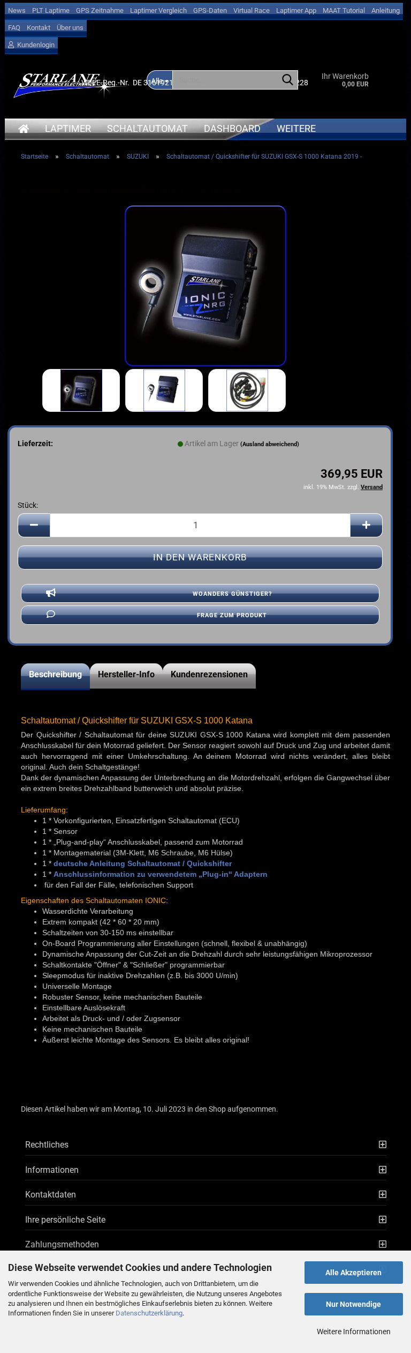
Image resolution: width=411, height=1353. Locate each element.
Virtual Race (251, 10)
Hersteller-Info (126, 674)
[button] (34, 525)
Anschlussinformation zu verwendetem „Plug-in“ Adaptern (161, 874)
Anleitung (385, 10)
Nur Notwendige (353, 1304)
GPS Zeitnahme (100, 10)
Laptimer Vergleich (158, 10)
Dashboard (232, 128)
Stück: (28, 505)
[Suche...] (288, 80)
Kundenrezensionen (209, 674)
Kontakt (38, 28)
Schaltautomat (147, 128)
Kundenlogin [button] (34, 45)
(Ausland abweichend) (269, 444)
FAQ (14, 28)
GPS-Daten (210, 10)
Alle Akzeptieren (353, 1272)
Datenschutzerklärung (149, 1313)
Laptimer (68, 128)
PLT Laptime (51, 10)
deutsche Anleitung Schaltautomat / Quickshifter (143, 863)
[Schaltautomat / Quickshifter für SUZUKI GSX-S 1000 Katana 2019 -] (205, 285)
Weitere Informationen (354, 1331)
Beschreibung (55, 674)
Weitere (296, 128)
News (17, 10)
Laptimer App (296, 10)
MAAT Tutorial (344, 10)
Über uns (70, 28)
